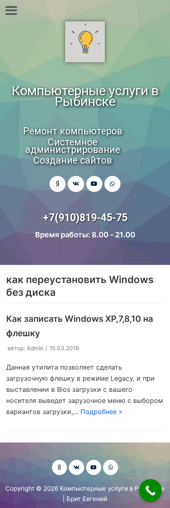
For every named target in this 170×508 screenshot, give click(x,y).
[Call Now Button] (150, 490)
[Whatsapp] (112, 184)
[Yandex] (58, 184)
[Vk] (76, 184)
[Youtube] (94, 184)
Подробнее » (101, 411)
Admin (35, 348)
